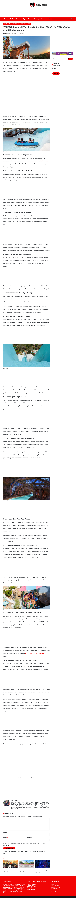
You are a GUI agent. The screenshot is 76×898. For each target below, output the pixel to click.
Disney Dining (31, 889)
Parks (12, 19)
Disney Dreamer (31, 888)
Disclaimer (53, 890)
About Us (53, 891)
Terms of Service (55, 887)
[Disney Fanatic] (38, 5)
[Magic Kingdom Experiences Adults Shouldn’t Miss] (26, 864)
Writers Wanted (55, 885)
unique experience (33, 403)
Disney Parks (7, 23)
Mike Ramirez (7, 33)
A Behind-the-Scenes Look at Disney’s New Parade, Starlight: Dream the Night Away (41, 870)
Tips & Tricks (27, 19)
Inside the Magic (31, 886)
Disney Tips (30, 885)
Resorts (18, 19)
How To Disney (31, 884)
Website (29, 837)
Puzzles (43, 19)
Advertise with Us (55, 884)
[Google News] (30, 778)
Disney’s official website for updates (38, 161)
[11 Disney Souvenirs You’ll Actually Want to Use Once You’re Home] (10, 864)
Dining (36, 19)
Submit (56, 73)
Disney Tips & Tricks (25, 23)
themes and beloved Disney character (36, 653)
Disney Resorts (15, 23)
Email (5, 837)
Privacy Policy (54, 888)
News (6, 19)
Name (5, 832)
